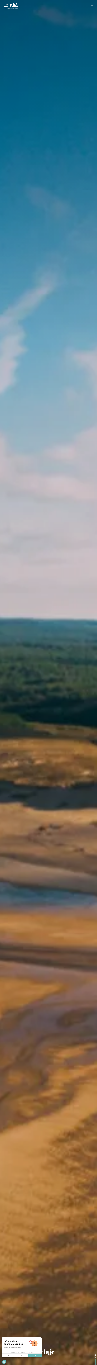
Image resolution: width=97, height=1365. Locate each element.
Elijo (22, 1355)
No (8, 1355)
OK (35, 1355)
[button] (4, 1362)
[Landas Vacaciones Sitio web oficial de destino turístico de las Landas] (11, 6)
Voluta (95, 1355)
